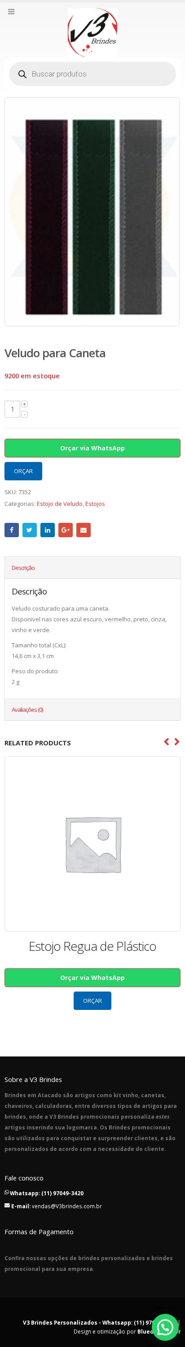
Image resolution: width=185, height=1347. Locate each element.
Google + (65, 530)
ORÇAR (23, 471)
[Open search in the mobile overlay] (92, 73)
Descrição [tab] (23, 568)
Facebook (11, 530)
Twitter (29, 530)
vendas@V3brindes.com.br (67, 1206)
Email (83, 530)
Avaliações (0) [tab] (27, 710)
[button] (165, 1327)
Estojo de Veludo (60, 504)
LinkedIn (47, 530)
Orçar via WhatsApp (92, 448)
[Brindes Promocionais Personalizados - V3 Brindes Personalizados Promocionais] (92, 32)
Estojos (95, 504)
